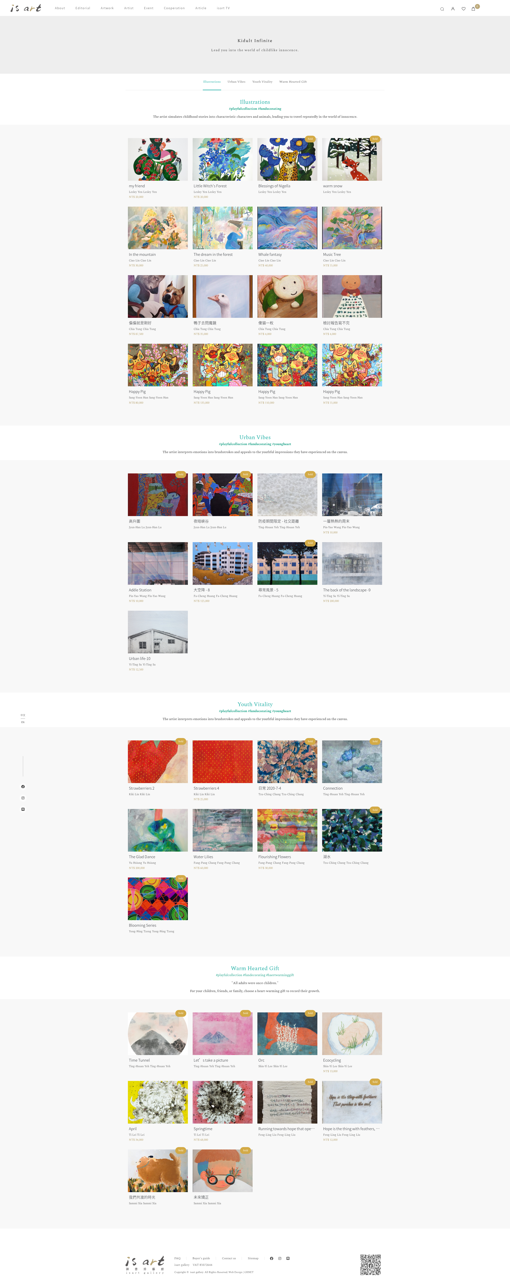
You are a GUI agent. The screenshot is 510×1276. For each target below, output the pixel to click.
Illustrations (212, 81)
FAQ (177, 1258)
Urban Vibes (236, 81)
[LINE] (288, 1258)
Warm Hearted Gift (293, 81)
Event (149, 8)
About (60, 8)
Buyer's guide (201, 1258)
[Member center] (453, 9)
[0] (473, 9)
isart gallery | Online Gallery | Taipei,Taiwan (26, 8)
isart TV (223, 8)
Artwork (107, 8)
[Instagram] (279, 1258)
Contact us (229, 1258)
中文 (23, 715)
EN (22, 722)
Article (201, 8)
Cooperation (174, 8)
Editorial (83, 8)
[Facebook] (271, 1258)
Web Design (235, 1272)
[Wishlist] (463, 9)
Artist (129, 8)
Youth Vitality (262, 81)
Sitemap (253, 1258)
